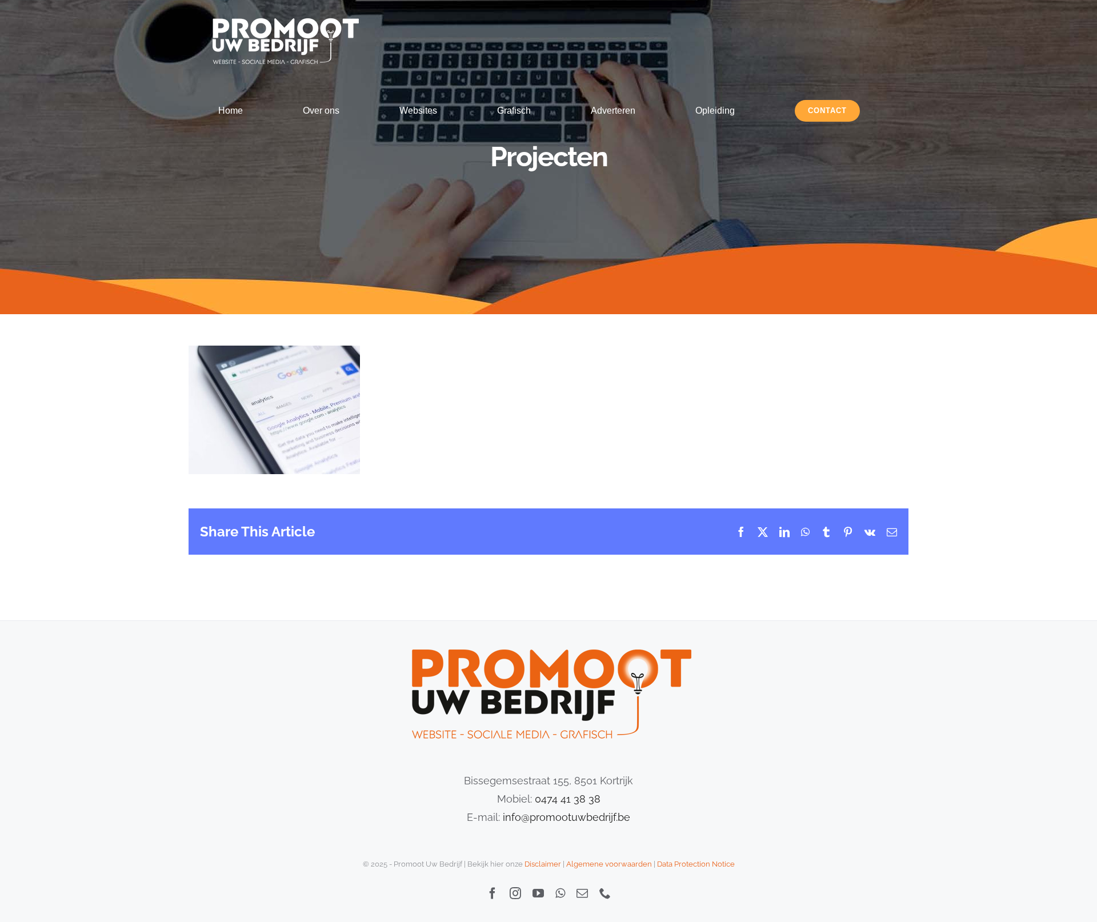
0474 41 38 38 (567, 799)
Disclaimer (543, 864)
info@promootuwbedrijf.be (566, 817)
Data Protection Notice (696, 864)
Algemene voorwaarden (609, 864)
